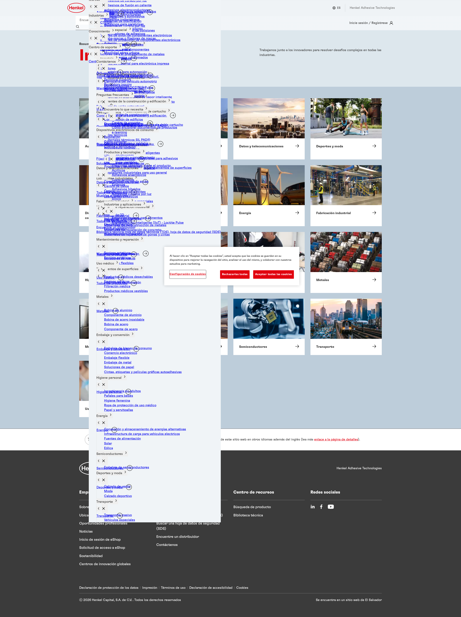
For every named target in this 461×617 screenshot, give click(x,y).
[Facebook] (321, 507)
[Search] (78, 27)
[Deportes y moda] (346, 128)
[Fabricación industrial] (346, 195)
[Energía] (269, 195)
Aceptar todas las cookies (273, 274)
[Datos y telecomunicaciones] (269, 128)
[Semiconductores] (269, 327)
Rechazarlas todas (235, 274)
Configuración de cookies (188, 274)
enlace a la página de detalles (336, 439)
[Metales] (346, 262)
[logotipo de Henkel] (76, 8)
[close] (105, 5)
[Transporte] (346, 327)
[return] (99, 185)
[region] (231, 266)
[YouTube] (331, 507)
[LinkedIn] (312, 507)
